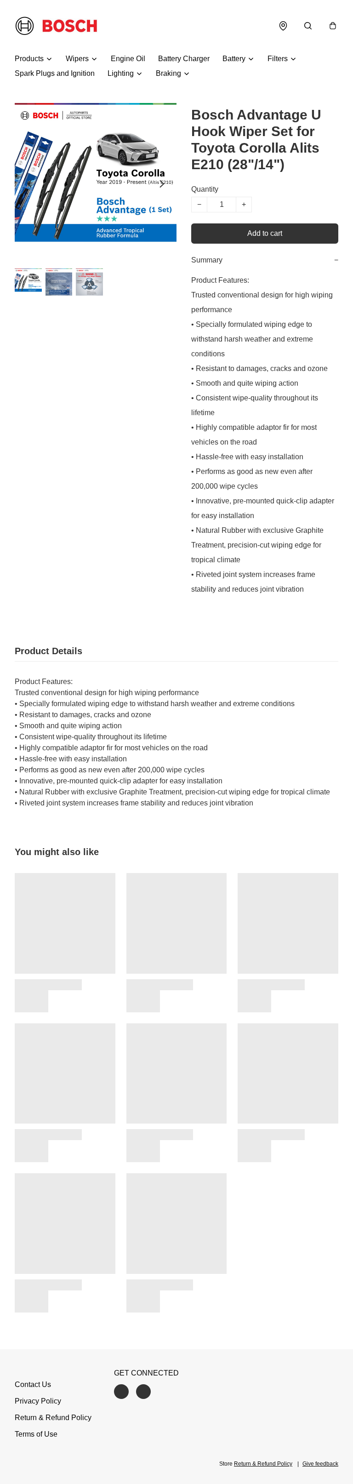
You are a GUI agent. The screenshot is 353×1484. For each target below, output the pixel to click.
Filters (278, 59)
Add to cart (264, 233)
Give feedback (320, 1464)
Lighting (121, 73)
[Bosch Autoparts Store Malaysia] (56, 25)
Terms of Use (36, 1434)
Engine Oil (128, 59)
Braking (168, 73)
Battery (233, 59)
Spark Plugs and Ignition (55, 73)
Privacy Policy (38, 1401)
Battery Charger (184, 59)
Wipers (77, 59)
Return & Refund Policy (53, 1417)
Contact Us (33, 1384)
